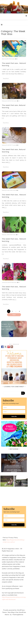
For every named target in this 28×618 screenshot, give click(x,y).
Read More (6, 78)
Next (14, 315)
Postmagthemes (18, 614)
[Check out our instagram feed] (11, 347)
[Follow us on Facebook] (2, 347)
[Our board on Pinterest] (8, 347)
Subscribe (14, 416)
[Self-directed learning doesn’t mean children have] (14, 466)
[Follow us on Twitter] (5, 347)
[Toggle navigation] (1, 25)
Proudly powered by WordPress (13, 610)
